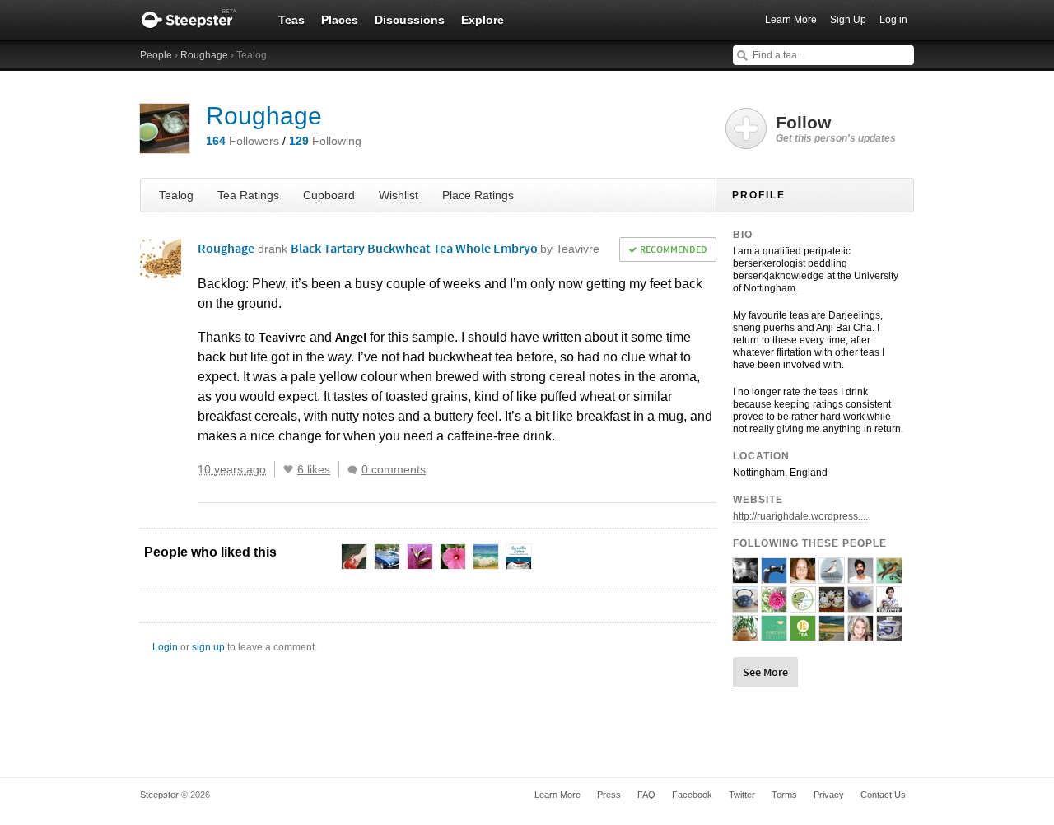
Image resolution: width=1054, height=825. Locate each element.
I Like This (288, 469)
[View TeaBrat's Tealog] (774, 605)
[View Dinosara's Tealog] (831, 576)
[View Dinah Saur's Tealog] (802, 605)
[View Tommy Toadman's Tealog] (860, 576)
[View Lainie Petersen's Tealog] (745, 576)
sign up (208, 647)
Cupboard (329, 195)
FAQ (646, 794)
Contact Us (883, 794)
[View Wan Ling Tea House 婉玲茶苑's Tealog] (745, 634)
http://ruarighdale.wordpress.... (800, 516)
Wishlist (398, 195)
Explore (482, 19)
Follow (836, 128)
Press (609, 794)
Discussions (410, 19)
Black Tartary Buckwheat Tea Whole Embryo (445, 248)
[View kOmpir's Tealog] (860, 605)
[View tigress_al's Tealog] (831, 605)
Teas (291, 19)
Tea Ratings (248, 195)
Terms (784, 794)
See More (765, 671)
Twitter (742, 794)
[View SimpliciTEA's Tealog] (889, 634)
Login (165, 647)
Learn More (791, 20)
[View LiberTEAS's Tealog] (889, 576)
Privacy (829, 794)
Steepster (197, 20)
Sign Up (848, 20)
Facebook (692, 794)
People (156, 55)
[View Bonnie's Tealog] (860, 634)
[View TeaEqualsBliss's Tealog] (802, 576)
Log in (893, 20)
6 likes (313, 469)
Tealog (176, 195)
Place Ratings (478, 195)
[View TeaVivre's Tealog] (889, 605)
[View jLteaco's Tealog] (802, 634)
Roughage (204, 55)
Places (339, 19)
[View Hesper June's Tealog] (774, 634)
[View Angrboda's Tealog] (774, 576)
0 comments (393, 469)
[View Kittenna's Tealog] (831, 634)
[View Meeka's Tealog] (745, 605)
